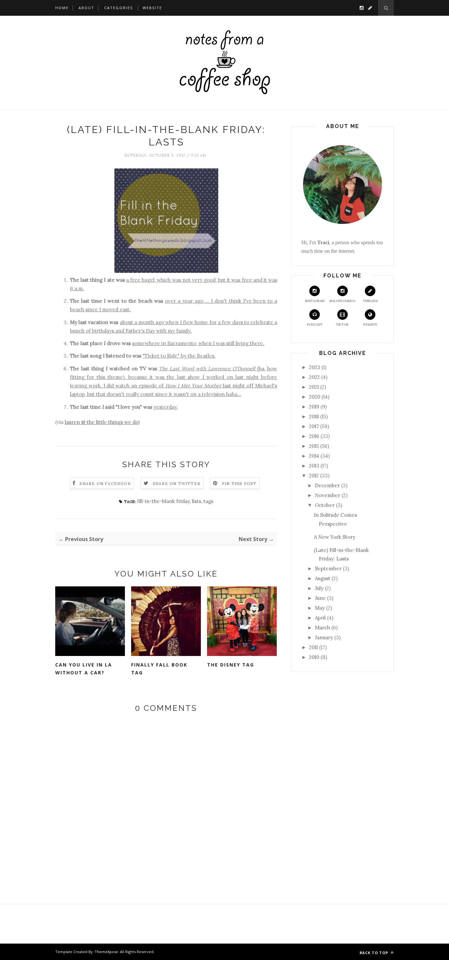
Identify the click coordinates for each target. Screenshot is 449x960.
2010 (314, 657)
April (320, 618)
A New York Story (334, 537)
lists (196, 501)
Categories (118, 7)
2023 (314, 367)
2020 (314, 397)
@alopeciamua (342, 301)
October (325, 505)
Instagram (314, 301)
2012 (314, 475)
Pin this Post (239, 483)
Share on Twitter (177, 483)
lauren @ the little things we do (101, 422)
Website (152, 7)
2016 (314, 436)
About (86, 7)
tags (208, 501)
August (322, 578)
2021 (314, 387)
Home (62, 7)
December (327, 485)
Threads (370, 301)
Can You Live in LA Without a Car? (83, 669)
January (324, 637)
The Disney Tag (230, 665)
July (319, 588)
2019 (314, 407)
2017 (314, 426)
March (322, 627)
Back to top (375, 952)
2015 (314, 446)
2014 (314, 456)
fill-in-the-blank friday (163, 501)
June (320, 598)
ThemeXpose (106, 951)
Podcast (314, 324)
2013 (314, 466)
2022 (314, 377)
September (328, 568)
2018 (314, 416)
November (327, 495)
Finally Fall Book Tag (159, 669)
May (320, 608)
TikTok (342, 324)
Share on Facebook (105, 483)
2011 (313, 647)
